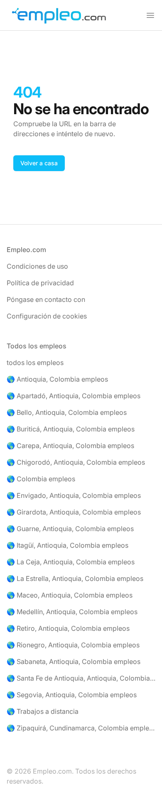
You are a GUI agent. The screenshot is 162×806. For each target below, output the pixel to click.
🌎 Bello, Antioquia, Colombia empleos (67, 412)
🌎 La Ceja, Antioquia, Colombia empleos (71, 562)
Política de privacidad (40, 283)
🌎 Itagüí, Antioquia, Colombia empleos (67, 545)
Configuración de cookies (47, 316)
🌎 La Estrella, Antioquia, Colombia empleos (75, 578)
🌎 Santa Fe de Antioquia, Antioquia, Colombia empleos (81, 678)
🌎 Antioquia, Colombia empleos (57, 379)
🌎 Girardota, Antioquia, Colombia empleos (74, 512)
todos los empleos (35, 362)
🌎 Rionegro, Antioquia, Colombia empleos (73, 645)
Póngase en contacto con (46, 299)
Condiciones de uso (37, 266)
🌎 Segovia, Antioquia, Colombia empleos (72, 695)
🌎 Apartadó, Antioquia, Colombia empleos (73, 396)
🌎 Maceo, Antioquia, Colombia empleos (70, 595)
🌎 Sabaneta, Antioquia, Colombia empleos (73, 661)
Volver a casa (39, 163)
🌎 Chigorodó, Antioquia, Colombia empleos (76, 462)
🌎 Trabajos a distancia (43, 711)
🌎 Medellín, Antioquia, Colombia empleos (72, 612)
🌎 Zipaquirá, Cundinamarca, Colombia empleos (81, 728)
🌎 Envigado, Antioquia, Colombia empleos (74, 495)
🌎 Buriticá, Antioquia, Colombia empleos (71, 429)
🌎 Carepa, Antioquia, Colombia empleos (70, 445)
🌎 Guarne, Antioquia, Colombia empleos (70, 528)
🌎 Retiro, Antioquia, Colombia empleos (68, 628)
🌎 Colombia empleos (41, 479)
